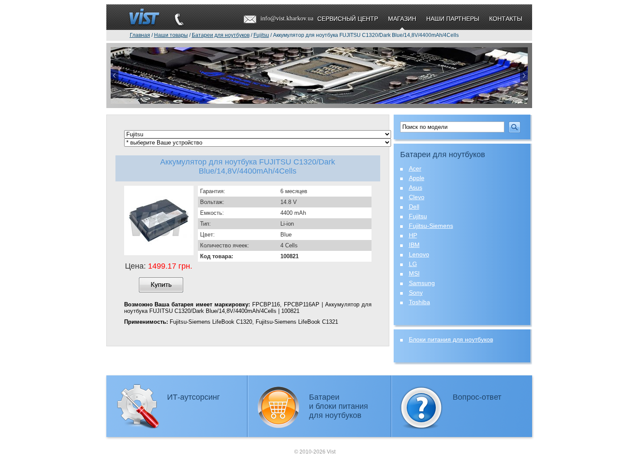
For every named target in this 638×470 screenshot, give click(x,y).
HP (413, 235)
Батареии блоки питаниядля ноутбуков (338, 406)
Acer (415, 168)
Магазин (402, 18)
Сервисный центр (347, 18)
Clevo (416, 197)
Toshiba (419, 302)
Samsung (422, 282)
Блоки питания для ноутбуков (451, 339)
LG (413, 263)
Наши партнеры (452, 18)
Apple (416, 177)
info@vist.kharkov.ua (286, 18)
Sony (416, 292)
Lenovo (419, 254)
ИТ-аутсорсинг (193, 397)
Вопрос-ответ (477, 397)
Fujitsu (418, 216)
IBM (414, 244)
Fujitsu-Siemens (431, 225)
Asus (415, 187)
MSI (414, 273)
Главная (140, 35)
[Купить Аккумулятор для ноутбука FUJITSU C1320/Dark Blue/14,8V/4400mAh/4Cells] (161, 285)
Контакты (505, 18)
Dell (414, 206)
